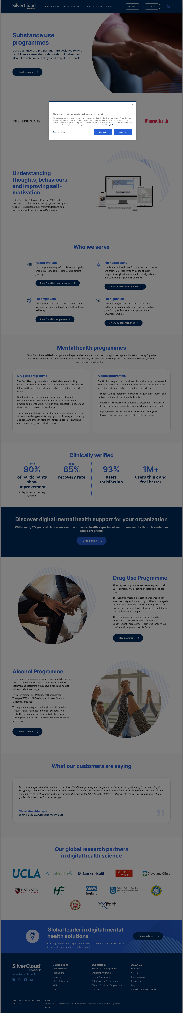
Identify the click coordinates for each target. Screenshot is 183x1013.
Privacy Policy (110, 125)
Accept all (123, 132)
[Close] (132, 104)
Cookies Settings (59, 132)
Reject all (102, 132)
